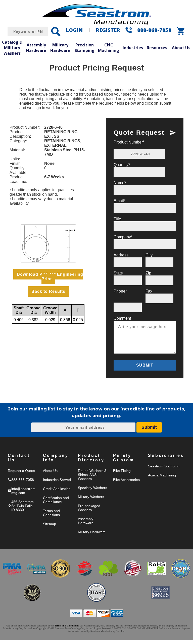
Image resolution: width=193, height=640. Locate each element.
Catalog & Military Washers (12, 47)
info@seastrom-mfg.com (22, 491)
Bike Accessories (126, 480)
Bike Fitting (122, 471)
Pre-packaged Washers (89, 508)
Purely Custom (123, 457)
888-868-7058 (154, 30)
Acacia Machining (162, 475)
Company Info (56, 457)
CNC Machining (108, 47)
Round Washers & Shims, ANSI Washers (92, 475)
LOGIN (74, 30)
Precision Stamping (84, 47)
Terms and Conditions (51, 513)
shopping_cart (180, 31)
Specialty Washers (92, 488)
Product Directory (91, 457)
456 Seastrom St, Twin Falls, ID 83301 (21, 506)
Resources (157, 47)
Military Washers (91, 497)
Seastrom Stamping (163, 466)
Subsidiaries (166, 455)
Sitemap (49, 524)
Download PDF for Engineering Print (50, 276)
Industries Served (57, 480)
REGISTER (108, 30)
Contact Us (19, 457)
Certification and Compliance (56, 500)
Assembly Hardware (36, 47)
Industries (133, 47)
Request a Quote (21, 471)
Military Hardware (60, 47)
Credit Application (57, 489)
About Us (181, 47)
